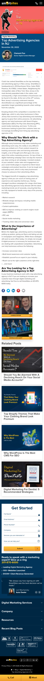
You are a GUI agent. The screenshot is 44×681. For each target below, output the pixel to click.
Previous (36, 592)
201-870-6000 (37, 3)
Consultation (16, 315)
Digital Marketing (9, 37)
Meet (34, 678)
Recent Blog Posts (12, 629)
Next (39, 592)
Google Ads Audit (15, 338)
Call (12, 678)
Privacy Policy (6, 666)
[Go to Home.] (11, 670)
